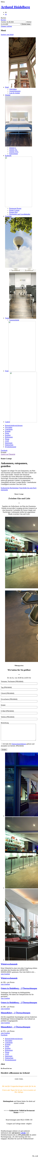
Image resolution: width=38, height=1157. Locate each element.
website (23, 1133)
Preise (7, 433)
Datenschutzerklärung (19, 744)
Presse (7, 439)
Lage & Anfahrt (14, 93)
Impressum (8, 443)
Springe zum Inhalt (7, 34)
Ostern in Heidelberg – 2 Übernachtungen (19, 988)
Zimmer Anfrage (6, 26)
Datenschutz (9, 445)
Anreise (3, 22)
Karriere (8, 435)
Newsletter (8, 427)
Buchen (3, 20)
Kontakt (7, 431)
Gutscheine (9, 429)
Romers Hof (13, 212)
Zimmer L (12, 148)
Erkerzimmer (13, 154)
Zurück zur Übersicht (8, 454)
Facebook (4, 450)
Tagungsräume (14, 320)
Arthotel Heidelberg (15, 7)
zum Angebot (5, 974)
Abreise (28, 22)
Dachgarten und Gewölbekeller (19, 214)
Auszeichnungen (14, 91)
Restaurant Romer (15, 208)
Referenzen (9, 437)
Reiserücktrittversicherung (13, 425)
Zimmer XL (13, 150)
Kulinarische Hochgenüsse (10, 488)
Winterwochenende (9, 964)
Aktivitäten (13, 89)
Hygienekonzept (10, 447)
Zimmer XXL (14, 152)
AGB (7, 441)
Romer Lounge (14, 210)
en (6, 14)
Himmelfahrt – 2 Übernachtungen (15, 1013)
